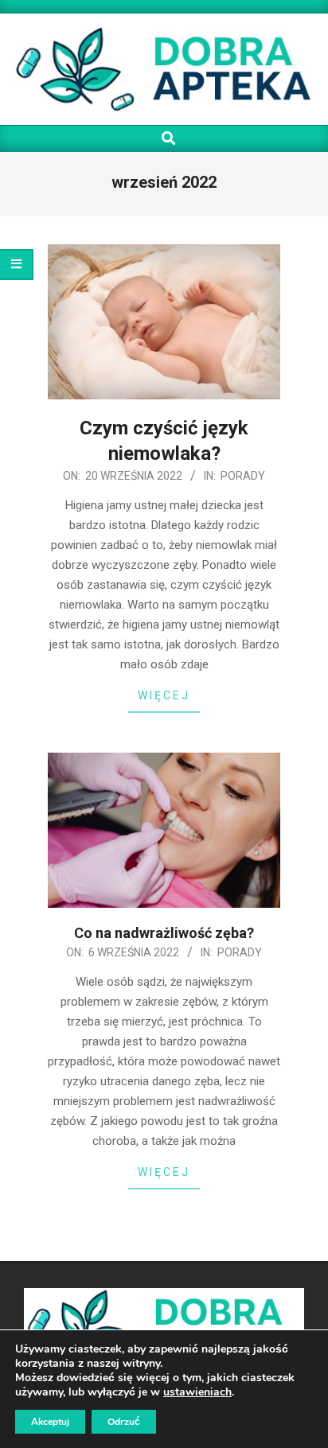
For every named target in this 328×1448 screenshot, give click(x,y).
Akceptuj (50, 1421)
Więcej (164, 695)
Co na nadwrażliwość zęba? (164, 932)
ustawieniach (197, 1392)
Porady (243, 475)
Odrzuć (123, 1421)
